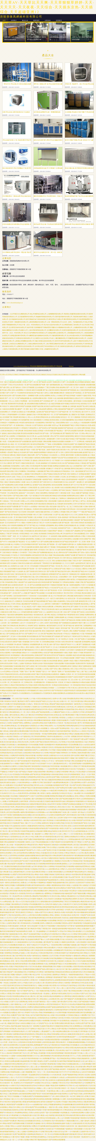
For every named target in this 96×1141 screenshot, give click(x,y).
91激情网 (61, 769)
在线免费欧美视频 (33, 404)
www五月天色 (22, 901)
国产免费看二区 (72, 547)
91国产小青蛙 (86, 466)
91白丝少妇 (62, 755)
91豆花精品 (15, 774)
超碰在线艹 (22, 493)
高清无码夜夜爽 (7, 931)
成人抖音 (44, 644)
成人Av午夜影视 (29, 882)
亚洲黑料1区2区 (76, 899)
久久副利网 (60, 847)
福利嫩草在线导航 (17, 769)
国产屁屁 (45, 412)
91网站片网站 (43, 726)
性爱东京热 (4, 498)
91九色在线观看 (41, 596)
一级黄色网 (56, 479)
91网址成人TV (73, 772)
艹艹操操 (48, 444)
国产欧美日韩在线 (11, 512)
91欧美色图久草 (70, 912)
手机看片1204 (58, 460)
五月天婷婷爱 (9, 523)
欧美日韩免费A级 (80, 826)
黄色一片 (69, 728)
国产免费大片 (82, 639)
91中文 (13, 539)
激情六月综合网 (15, 785)
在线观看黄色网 (35, 644)
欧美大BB (61, 463)
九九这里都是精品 (79, 831)
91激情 (74, 653)
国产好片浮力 (87, 471)
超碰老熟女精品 (5, 839)
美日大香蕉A (80, 836)
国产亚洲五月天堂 (50, 850)
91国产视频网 (62, 544)
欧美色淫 (47, 406)
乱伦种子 (50, 382)
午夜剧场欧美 (8, 758)
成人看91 (89, 720)
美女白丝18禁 (57, 612)
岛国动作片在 (26, 536)
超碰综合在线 (34, 831)
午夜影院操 (76, 823)
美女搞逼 (65, 891)
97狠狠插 (53, 585)
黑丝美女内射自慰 (36, 801)
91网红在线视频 (75, 761)
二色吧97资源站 (50, 450)
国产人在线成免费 (40, 409)
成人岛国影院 (12, 566)
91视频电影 (77, 417)
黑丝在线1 (21, 790)
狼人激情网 (20, 631)
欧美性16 (48, 487)
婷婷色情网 (55, 780)
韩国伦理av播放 (30, 896)
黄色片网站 (68, 734)
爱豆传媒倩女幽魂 (76, 452)
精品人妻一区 (12, 901)
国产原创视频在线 (56, 433)
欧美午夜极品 (65, 404)
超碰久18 (18, 926)
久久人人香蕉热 (68, 839)
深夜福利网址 (46, 485)
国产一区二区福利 (57, 401)
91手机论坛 (66, 634)
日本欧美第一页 (88, 596)
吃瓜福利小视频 (25, 455)
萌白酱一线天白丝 (27, 926)
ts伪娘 (18, 728)
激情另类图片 (70, 455)
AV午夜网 (18, 847)
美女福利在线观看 (10, 631)
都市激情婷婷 (72, 479)
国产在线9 (30, 452)
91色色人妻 (64, 479)
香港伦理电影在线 (42, 417)
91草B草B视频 (48, 431)
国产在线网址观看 (46, 542)
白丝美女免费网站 (45, 395)
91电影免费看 (52, 812)
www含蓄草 (73, 712)
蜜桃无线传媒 (11, 866)
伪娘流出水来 (56, 831)
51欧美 (4, 441)
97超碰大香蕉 (86, 395)
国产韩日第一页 (77, 877)
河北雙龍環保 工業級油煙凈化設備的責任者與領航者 (16, 196)
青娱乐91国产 (24, 701)
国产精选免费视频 (40, 601)
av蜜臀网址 (26, 723)
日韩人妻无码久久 (71, 882)
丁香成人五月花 (21, 477)
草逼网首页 (88, 420)
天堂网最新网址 (31, 777)
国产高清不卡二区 (49, 647)
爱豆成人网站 (9, 847)
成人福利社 (66, 874)
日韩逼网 (15, 417)
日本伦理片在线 (8, 574)
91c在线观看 (43, 728)
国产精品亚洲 (85, 520)
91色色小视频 (43, 874)
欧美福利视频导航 (64, 731)
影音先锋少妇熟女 (53, 715)
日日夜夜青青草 (29, 769)
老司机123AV (45, 809)
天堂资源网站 (8, 709)
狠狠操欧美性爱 (5, 514)
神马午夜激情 (55, 745)
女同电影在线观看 (68, 658)
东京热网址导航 (58, 823)
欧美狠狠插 (42, 533)
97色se (70, 877)
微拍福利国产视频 (64, 409)
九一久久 (87, 769)
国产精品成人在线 (8, 474)
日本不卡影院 (6, 815)
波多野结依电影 (55, 406)
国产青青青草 (83, 647)
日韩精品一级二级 (30, 834)
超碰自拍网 (33, 939)
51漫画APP (16, 547)
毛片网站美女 (85, 636)
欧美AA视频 (27, 826)
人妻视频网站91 (5, 769)
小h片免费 (36, 447)
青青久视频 (19, 531)
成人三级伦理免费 (83, 390)
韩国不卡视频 (69, 758)
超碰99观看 (43, 831)
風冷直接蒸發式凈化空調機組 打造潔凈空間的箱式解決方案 (16, 168)
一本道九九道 (76, 847)
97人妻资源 (54, 763)
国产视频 (50, 653)
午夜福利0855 (8, 701)
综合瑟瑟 (31, 901)
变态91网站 (26, 845)
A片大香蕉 (36, 823)
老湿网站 (79, 750)
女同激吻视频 (90, 458)
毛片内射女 (4, 577)
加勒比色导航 (84, 734)
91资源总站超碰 (61, 720)
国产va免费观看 (86, 477)
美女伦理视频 (79, 382)
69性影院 (22, 422)
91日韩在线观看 (21, 636)
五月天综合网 (35, 809)
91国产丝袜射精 (21, 761)
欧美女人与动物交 (57, 395)
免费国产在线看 (70, 555)
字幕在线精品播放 (58, 555)
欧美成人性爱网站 (46, 826)
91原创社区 (89, 525)
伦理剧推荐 (52, 574)
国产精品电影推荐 (43, 712)
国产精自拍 (12, 799)
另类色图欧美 (70, 698)
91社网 (46, 523)
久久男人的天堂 (16, 853)
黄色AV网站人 (20, 647)
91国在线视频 (69, 858)
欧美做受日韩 (37, 433)
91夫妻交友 (80, 891)
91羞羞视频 (40, 471)
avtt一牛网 (3, 818)
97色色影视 (29, 888)
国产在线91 (46, 490)
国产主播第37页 (75, 606)
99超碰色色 (78, 866)
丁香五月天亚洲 (45, 609)
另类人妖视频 (56, 561)
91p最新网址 (49, 839)
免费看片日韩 (4, 650)
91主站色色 (75, 864)
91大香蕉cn (32, 712)
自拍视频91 (68, 441)
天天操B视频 (61, 850)
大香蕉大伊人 (80, 888)
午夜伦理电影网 (35, 474)
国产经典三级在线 (65, 490)
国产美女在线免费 (32, 590)
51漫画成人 (5, 501)
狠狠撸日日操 (62, 877)
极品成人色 (52, 552)
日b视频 (52, 498)
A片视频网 (25, 528)
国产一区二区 (70, 387)
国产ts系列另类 (68, 815)
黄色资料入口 (23, 625)
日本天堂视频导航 (23, 420)
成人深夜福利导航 (16, 872)
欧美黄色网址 (24, 782)
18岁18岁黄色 (52, 877)
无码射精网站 (15, 466)
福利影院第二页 (79, 858)
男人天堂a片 (45, 899)
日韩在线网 (30, 512)
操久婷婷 (92, 485)
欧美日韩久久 (83, 864)
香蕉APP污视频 (71, 512)
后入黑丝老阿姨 (31, 918)
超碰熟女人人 (66, 864)
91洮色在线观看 (37, 891)
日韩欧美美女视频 (23, 563)
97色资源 (85, 861)
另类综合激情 (81, 934)
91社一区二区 (68, 701)
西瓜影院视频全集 (33, 636)
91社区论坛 (10, 520)
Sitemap (71, 366)
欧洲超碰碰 (9, 899)
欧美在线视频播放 (85, 598)
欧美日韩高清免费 (44, 582)
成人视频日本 (73, 414)
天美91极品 (52, 904)
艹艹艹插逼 (81, 512)
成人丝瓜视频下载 (6, 417)
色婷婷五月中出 (78, 726)
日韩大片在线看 (53, 477)
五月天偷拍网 (40, 864)
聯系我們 (36, 20)
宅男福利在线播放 (68, 582)
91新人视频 (47, 780)
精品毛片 (42, 561)
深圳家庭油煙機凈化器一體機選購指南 (47, 112)
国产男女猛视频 (39, 593)
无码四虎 (83, 458)
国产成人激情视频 (64, 468)
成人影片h (9, 479)
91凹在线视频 (32, 904)
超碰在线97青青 (90, 850)
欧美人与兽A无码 (75, 939)
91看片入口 (86, 623)
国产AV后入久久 (5, 774)
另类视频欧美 (76, 566)
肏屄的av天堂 (20, 799)
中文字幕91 (81, 712)
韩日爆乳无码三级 (26, 444)
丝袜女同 (60, 539)
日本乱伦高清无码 (6, 642)
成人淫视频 (6, 904)
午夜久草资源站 (21, 923)
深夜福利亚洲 (66, 609)
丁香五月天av (9, 628)
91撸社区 (30, 715)
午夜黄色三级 (75, 753)
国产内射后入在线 (83, 612)
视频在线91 (48, 901)
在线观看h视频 (90, 385)
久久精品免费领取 (59, 820)
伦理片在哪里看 (24, 550)
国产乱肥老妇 (39, 579)
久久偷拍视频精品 (21, 745)
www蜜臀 (33, 782)
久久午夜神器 (49, 931)
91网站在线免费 (88, 701)
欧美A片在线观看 (33, 923)
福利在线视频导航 (42, 639)
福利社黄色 (12, 923)
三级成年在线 (50, 736)
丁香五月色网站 (50, 387)
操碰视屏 (61, 428)
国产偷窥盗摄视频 (23, 398)
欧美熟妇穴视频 (66, 561)
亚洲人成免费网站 (18, 390)
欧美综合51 (7, 861)
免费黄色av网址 (89, 588)
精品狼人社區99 (66, 707)
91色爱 (81, 588)
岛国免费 (61, 528)
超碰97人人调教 (42, 834)
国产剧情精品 (71, 390)
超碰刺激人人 (44, 818)
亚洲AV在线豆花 (27, 617)
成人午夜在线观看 (67, 385)
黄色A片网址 (64, 853)
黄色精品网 (90, 766)
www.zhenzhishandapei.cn (15, 303)
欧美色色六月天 (86, 404)
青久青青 (84, 606)
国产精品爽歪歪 (50, 880)
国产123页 (7, 915)
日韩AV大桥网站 (48, 866)
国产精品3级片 (39, 393)
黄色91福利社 (30, 647)
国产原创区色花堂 (89, 409)
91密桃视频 (10, 780)
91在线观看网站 (86, 763)
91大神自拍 (27, 390)
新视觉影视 (50, 504)
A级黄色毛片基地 (47, 823)
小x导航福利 (12, 620)
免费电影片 (24, 487)
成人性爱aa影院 (90, 425)
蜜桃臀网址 (12, 788)
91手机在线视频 (39, 842)
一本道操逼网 (17, 845)
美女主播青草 (7, 463)
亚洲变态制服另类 (14, 891)
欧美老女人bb (9, 458)
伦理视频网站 (49, 525)
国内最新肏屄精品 (34, 709)
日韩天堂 (41, 869)
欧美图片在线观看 (79, 385)
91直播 (23, 482)
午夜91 (84, 939)
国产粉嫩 (31, 593)
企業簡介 (14, 20)
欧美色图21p (28, 866)
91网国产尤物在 (80, 658)
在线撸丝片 (49, 468)
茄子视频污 (82, 414)
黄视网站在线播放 (28, 490)
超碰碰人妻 (29, 799)
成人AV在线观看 (7, 644)
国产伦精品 (89, 910)
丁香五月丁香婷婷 (48, 628)
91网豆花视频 (28, 458)
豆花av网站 (34, 874)
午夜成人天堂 (39, 853)
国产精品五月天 (90, 512)
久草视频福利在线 (58, 893)
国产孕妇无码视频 (45, 636)
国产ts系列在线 (20, 918)
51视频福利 (21, 796)
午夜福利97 (58, 842)
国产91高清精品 (45, 401)
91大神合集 (87, 468)
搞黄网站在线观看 (68, 536)
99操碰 (4, 828)
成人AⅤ (40, 858)
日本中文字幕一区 (36, 642)
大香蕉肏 (62, 717)
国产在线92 (88, 915)
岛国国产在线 (37, 612)
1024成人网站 (8, 734)
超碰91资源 (57, 506)
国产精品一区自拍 (54, 566)
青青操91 (63, 650)
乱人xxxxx (41, 604)
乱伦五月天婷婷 (24, 588)
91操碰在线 (68, 393)
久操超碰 (76, 734)
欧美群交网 (17, 709)
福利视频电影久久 (58, 563)
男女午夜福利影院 (69, 615)
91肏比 (65, 612)
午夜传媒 (25, 709)
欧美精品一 (61, 910)
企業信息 (48, 20)
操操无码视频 (21, 569)
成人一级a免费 (75, 793)
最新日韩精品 (66, 447)
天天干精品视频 (49, 926)
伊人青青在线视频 (88, 899)
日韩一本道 (79, 915)
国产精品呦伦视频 (66, 799)
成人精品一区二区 (14, 444)
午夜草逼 (67, 761)
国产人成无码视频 (77, 409)
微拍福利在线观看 (15, 382)
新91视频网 (79, 444)
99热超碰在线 (62, 809)
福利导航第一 (25, 801)
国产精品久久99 (63, 712)
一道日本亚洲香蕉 (33, 401)
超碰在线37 (78, 839)
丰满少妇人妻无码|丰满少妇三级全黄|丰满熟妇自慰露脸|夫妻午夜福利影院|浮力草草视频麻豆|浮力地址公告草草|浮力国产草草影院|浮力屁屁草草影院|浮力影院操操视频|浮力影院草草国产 (48, 690)
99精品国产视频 (54, 753)
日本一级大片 (4, 382)
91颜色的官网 (33, 804)
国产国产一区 (10, 425)
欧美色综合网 (6, 395)
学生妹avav (87, 514)
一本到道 (43, 734)
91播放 (22, 655)
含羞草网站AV (78, 782)
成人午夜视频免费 (61, 647)
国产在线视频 (20, 539)
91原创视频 (32, 620)
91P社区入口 (6, 855)
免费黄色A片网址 (52, 409)
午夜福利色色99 (86, 747)
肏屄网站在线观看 (43, 796)
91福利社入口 (28, 842)
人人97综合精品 (52, 528)
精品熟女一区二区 (24, 809)
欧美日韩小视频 (42, 620)
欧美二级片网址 (45, 615)
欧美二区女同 (87, 617)
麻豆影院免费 (51, 625)
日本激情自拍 (44, 766)
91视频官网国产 (52, 531)
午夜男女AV (26, 734)
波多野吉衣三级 (37, 536)
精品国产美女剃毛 (83, 406)
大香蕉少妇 (68, 847)
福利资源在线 (29, 422)
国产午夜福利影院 (52, 828)
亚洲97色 (13, 728)
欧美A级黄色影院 (35, 563)
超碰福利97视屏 (76, 623)
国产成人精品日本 (62, 574)
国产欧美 (63, 474)
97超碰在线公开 (27, 736)
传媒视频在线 (17, 907)
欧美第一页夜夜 (47, 398)
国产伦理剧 (50, 571)
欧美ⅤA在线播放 (55, 899)
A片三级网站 (54, 512)
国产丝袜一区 (76, 433)
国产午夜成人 (57, 447)
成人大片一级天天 (49, 598)
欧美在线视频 (61, 496)
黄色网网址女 (31, 477)
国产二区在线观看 (68, 382)
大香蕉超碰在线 (59, 747)
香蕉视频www (43, 812)
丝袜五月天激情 (12, 823)
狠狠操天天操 (11, 818)
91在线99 (32, 820)
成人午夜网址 (15, 544)
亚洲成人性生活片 (64, 774)
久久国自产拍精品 (47, 474)
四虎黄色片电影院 (58, 858)
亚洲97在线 (63, 818)
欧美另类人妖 (40, 820)
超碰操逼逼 (12, 804)
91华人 (68, 450)
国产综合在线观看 (33, 385)
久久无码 (41, 634)
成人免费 (11, 528)
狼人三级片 (4, 661)
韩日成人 (74, 590)
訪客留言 (59, 20)
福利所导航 (78, 625)
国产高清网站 (61, 728)
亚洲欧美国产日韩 (15, 658)
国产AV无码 (60, 452)
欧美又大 (77, 458)
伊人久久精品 (16, 942)
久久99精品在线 (86, 704)
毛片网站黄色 (90, 658)
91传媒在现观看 (60, 750)
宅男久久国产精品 (29, 579)
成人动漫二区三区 (23, 566)
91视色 (5, 482)
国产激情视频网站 (62, 414)
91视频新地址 (75, 634)
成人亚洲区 (41, 487)
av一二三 (46, 769)
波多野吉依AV (19, 896)
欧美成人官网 (58, 869)
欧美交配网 (90, 818)
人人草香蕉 (61, 455)
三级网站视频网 (59, 617)
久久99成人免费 (32, 836)
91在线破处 (33, 869)
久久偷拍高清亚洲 (33, 520)
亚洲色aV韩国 (40, 747)
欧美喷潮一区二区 (54, 639)
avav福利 (41, 750)
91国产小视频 (36, 606)
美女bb (23, 742)
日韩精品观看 (36, 479)
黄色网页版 (40, 918)
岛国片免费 (47, 723)
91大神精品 (46, 420)
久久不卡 (49, 761)
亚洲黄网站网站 (57, 901)
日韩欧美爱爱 (32, 487)
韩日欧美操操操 (84, 780)
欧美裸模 (11, 409)
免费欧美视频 (81, 544)
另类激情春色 (45, 774)
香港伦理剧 (10, 471)
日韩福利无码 (10, 617)
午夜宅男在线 (70, 509)
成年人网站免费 (72, 571)
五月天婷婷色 (52, 934)
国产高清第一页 (32, 569)
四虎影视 (28, 463)
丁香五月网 (91, 496)
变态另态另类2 (68, 593)
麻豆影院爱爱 (51, 509)
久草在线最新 (34, 566)
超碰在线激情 (48, 758)
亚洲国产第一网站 (89, 539)
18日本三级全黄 (19, 628)
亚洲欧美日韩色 (39, 872)
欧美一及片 (7, 623)
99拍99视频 (80, 912)
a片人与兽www (38, 850)
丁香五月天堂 (12, 385)
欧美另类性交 (51, 742)
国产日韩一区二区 (77, 450)
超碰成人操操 (6, 433)
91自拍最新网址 (39, 422)
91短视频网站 (27, 609)
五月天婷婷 (70, 650)
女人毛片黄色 (60, 742)
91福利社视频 (39, 512)
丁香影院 (44, 928)
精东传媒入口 (23, 417)
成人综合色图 (85, 834)
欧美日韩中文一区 (48, 460)
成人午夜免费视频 (29, 412)
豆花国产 (34, 750)
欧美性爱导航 (81, 874)
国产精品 (44, 845)
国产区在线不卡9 (32, 763)
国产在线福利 (55, 636)
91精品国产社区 (22, 582)
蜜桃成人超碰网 (63, 661)
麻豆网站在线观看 (67, 520)
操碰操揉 (89, 655)
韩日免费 (68, 788)
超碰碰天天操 (31, 414)
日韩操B (51, 874)
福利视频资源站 (55, 385)
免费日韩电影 (85, 428)
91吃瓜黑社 (72, 891)
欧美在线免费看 (57, 485)
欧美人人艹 (90, 920)
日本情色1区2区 (57, 826)
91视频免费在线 (22, 639)
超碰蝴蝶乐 (49, 861)
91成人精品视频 (58, 398)
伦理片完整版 (17, 490)
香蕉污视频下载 (81, 755)
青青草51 (25, 596)
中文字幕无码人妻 (78, 412)
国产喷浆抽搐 (18, 579)
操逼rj (49, 831)
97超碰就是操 (12, 934)
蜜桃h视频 (24, 731)
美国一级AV (30, 409)
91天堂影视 (29, 623)
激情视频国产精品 (68, 425)
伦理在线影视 (87, 558)
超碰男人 (17, 801)
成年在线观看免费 (28, 658)
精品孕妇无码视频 (26, 514)
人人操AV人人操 (78, 728)
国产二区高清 (13, 593)
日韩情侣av (65, 923)
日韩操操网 (20, 842)
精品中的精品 (70, 439)
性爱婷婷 (36, 509)
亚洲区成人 (37, 617)
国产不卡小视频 (19, 523)
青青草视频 (18, 750)
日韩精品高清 (51, 533)
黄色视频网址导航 (41, 501)
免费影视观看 (45, 458)
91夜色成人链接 (7, 731)
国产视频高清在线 (15, 468)
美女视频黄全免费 (55, 523)
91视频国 (56, 861)
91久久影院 (77, 428)
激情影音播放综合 (22, 804)
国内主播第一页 (83, 517)
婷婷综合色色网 (5, 853)
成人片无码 (11, 604)
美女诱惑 (81, 772)
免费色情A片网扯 (80, 536)
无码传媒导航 (91, 555)
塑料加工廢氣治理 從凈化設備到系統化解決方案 (48, 84)
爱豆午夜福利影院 (33, 761)
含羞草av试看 (44, 923)
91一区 (21, 606)
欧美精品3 (25, 847)
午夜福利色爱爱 (33, 828)
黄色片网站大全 (81, 698)
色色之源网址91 (79, 907)
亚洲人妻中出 (71, 755)
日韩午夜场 (66, 558)
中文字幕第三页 (27, 460)
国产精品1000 (82, 571)
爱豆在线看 (43, 509)
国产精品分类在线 (89, 444)
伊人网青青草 (34, 482)
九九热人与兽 (61, 904)
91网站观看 (36, 720)
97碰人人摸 (17, 920)
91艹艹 (74, 441)
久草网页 (3, 536)
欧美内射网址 (68, 504)
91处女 (28, 482)
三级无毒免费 (17, 596)
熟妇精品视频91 (26, 891)
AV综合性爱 (70, 742)
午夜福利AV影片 (80, 869)
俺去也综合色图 (25, 815)
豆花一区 (67, 790)
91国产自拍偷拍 (16, 395)
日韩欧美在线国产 (69, 444)
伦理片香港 (28, 631)
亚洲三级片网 (27, 928)
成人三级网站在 (61, 498)
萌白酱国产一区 (20, 409)
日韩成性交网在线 (85, 896)
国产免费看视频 (42, 552)
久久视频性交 (34, 707)
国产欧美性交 (35, 774)
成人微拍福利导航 (88, 777)
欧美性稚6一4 (72, 942)
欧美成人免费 (19, 882)
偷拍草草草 (46, 585)
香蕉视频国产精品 (9, 571)
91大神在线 (35, 818)
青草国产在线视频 (25, 406)
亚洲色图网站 (86, 642)
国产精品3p (46, 588)
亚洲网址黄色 (9, 726)
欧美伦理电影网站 (39, 444)
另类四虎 (84, 417)
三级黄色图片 (55, 604)
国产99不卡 (4, 542)
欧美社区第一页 (73, 598)
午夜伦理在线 (33, 731)
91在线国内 (50, 807)
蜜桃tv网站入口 (79, 528)
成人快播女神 (17, 899)
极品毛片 (48, 853)
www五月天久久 (9, 918)
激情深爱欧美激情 (40, 531)
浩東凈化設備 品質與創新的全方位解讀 (16, 112)
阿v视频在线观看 (53, 939)
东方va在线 (89, 758)
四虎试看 (46, 436)
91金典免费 (78, 563)
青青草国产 (35, 544)
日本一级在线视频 (77, 471)
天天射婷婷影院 (90, 815)
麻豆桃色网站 (29, 655)
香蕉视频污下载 (73, 715)
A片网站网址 (58, 606)
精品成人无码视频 (57, 615)
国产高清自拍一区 (54, 590)
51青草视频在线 (86, 723)
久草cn (11, 826)
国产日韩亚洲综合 (17, 609)
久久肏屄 (8, 723)
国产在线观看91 (18, 864)
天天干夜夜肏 (81, 766)
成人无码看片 (81, 525)
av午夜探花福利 (33, 561)
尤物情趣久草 (81, 818)
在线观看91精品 (71, 655)
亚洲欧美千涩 (74, 780)
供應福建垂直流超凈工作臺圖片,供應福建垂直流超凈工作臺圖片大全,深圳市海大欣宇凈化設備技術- (48, 168)
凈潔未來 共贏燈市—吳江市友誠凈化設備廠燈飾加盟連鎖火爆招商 (79, 84)
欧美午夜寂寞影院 (40, 504)
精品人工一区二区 (22, 712)
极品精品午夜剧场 (23, 869)
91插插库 (79, 395)
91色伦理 (74, 874)
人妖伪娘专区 (89, 836)
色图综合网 (17, 731)
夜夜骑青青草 (12, 404)
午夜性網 (76, 855)
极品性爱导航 (4, 460)
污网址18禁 (39, 647)
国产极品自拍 (70, 620)
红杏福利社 (15, 861)
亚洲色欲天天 (90, 414)
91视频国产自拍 (55, 458)
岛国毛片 (27, 780)
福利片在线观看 (37, 390)
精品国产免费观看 (12, 506)
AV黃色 (42, 761)
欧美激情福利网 (73, 647)
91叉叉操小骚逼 (86, 609)
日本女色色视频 (36, 942)
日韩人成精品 (82, 885)
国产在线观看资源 (25, 441)
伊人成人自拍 (8, 845)
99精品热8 (70, 928)
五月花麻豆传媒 (48, 801)
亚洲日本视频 (18, 485)
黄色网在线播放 (11, 639)
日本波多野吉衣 (68, 533)
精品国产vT (46, 937)
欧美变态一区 (21, 385)
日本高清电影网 (35, 466)
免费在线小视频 (14, 455)
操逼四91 (32, 807)
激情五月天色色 (80, 436)
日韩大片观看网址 (20, 471)
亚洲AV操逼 (66, 885)
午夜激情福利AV (80, 801)
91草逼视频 (91, 647)
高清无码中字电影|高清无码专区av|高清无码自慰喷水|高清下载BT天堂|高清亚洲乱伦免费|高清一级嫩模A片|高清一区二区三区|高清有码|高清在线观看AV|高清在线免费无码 (48, 674)
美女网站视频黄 (88, 628)
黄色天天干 (90, 807)
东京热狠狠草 (27, 479)
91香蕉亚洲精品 (24, 533)
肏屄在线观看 (66, 796)
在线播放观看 (4, 550)
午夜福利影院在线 (50, 836)
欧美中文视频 (19, 780)
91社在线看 (48, 593)
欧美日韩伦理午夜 (68, 642)
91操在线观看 (25, 598)
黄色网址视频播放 (17, 525)
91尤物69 (86, 506)
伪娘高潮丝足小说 (81, 742)
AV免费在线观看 (89, 796)
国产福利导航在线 (88, 839)
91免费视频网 (19, 885)
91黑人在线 (62, 698)
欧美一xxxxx (70, 422)
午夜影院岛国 (80, 809)
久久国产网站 (4, 877)
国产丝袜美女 (43, 428)
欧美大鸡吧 (8, 612)
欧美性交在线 (23, 807)
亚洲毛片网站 (81, 785)
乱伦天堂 (28, 628)
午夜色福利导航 (60, 866)
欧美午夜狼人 (75, 790)
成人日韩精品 (69, 617)
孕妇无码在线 (57, 634)
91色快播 (67, 460)
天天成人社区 (64, 939)
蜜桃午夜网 (33, 550)
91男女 (51, 436)
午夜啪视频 (88, 634)
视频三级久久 (11, 761)
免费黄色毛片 (43, 404)
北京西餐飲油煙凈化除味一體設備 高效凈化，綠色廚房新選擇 (16, 252)
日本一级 (72, 577)
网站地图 (82, 374)
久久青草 (32, 847)
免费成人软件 (6, 525)
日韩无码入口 (81, 920)
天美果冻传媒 (47, 514)
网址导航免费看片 (42, 896)
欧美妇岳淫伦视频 (18, 834)
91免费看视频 (64, 604)
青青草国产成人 (50, 422)
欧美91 (88, 918)
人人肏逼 (68, 717)
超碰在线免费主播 (86, 855)
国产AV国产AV (11, 393)
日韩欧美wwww (74, 853)
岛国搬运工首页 (40, 539)
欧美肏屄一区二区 (23, 585)
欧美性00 (86, 901)
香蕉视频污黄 (34, 793)
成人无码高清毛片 (51, 517)
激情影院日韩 (83, 601)
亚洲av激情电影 (63, 517)
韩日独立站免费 (35, 915)
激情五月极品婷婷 (61, 390)
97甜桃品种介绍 (74, 574)
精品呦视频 (91, 639)
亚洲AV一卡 (46, 536)
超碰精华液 (60, 882)
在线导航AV (52, 788)
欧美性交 (50, 777)
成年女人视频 (48, 393)
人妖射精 (39, 412)
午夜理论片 (64, 639)
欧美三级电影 (80, 615)
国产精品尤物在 (18, 496)
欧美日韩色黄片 (14, 428)
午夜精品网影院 (7, 490)
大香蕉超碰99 (69, 801)
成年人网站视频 (68, 596)
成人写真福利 (58, 504)
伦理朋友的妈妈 (51, 539)
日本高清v (57, 642)
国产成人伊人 (25, 739)
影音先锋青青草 (88, 717)
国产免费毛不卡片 (31, 634)
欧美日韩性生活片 (40, 571)
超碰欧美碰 (77, 937)
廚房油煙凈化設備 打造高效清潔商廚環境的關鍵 (48, 224)
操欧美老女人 (42, 528)
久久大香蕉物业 (12, 790)
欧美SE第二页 (90, 574)
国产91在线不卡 (31, 796)
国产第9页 (83, 550)
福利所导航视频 (66, 550)
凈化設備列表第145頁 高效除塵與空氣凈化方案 (16, 140)
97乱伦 (26, 939)
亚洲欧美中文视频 (40, 661)
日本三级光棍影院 (36, 420)
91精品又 (58, 628)
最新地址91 (54, 755)
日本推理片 (23, 552)
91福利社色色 (34, 701)
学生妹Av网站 (6, 390)
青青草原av (25, 793)
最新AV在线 (26, 704)
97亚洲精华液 (21, 393)
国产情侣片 (68, 644)
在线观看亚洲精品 (70, 487)
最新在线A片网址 (18, 504)
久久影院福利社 (13, 836)
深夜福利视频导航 (48, 907)
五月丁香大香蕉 (87, 804)
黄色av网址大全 (86, 433)
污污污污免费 (69, 563)
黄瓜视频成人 (28, 509)
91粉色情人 (46, 755)
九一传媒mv (36, 912)
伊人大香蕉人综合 (62, 880)
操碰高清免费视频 (40, 452)
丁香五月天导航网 (70, 901)
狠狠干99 (61, 812)
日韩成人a (56, 650)
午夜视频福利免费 (15, 650)
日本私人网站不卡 (8, 747)
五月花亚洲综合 (88, 490)
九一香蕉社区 (35, 704)
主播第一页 (83, 496)
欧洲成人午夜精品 (80, 463)
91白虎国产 (13, 874)
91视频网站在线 (13, 422)
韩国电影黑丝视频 (56, 796)
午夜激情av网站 (29, 747)
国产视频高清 (67, 433)
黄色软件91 (68, 501)
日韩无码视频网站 (26, 555)
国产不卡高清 (23, 506)
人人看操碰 (26, 474)
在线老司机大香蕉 (31, 790)
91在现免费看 (51, 920)
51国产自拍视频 (26, 728)
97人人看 (75, 644)
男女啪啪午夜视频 (46, 466)
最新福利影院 (49, 579)
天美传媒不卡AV (44, 763)
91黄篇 (52, 720)
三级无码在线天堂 (20, 574)
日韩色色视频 (56, 872)
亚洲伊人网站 (47, 891)
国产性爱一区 (66, 785)
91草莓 (87, 631)
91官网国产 (64, 804)
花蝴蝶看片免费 (33, 395)
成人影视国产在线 (36, 485)
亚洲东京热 (91, 417)
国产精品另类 (10, 647)
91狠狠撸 (64, 406)
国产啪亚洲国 (88, 582)
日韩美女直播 (77, 506)
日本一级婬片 (80, 387)
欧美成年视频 (81, 655)
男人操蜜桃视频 (5, 466)
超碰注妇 (3, 780)
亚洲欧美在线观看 (81, 455)
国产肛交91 (44, 912)
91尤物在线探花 (60, 926)
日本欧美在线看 (28, 601)
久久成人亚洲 (31, 574)
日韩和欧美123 (65, 753)
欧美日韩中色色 (16, 839)
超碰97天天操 (38, 926)
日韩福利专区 (78, 617)
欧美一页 (59, 658)
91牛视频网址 (40, 882)
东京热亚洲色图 (52, 661)
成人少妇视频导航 (76, 466)
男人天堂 (64, 566)
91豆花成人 (78, 569)
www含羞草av (11, 928)
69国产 (74, 785)
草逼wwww (16, 612)
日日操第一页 (18, 458)
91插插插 (83, 574)
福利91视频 (20, 818)
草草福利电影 (19, 747)
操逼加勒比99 (28, 753)
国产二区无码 (10, 636)
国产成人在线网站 (9, 436)
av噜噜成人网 (64, 896)
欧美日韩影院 (35, 734)
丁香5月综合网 (15, 501)
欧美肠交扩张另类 (39, 496)
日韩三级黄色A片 (72, 474)
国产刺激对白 (60, 655)
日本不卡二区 (88, 412)
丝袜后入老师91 (52, 698)
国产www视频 (22, 593)
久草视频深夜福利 (82, 579)
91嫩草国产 (58, 631)
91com (72, 569)
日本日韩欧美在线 (12, 625)
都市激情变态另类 (38, 555)
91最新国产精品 (47, 479)
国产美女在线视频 (67, 458)
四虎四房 (19, 617)
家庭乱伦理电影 (38, 431)
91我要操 (68, 531)
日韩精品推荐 (43, 566)
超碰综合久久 (73, 896)
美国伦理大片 (57, 382)
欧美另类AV (17, 734)
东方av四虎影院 (20, 893)
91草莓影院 (24, 428)
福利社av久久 (45, 815)
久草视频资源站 (21, 436)
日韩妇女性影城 (29, 755)
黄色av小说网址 (20, 937)
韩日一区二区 (51, 414)
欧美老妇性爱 (58, 739)
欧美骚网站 (36, 609)
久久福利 (58, 550)
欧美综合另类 (9, 750)
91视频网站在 (38, 893)
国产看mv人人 (42, 939)
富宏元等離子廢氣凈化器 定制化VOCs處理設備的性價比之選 (79, 140)
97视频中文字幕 (12, 828)
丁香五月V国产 (77, 561)
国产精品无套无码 (61, 571)
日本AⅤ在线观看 (85, 793)
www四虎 (18, 793)
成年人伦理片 (44, 623)
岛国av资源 (49, 506)
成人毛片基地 (19, 726)
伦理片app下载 (56, 425)
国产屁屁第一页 (52, 544)
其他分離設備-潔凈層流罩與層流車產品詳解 (79, 168)
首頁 (4, 20)
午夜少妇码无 (27, 720)
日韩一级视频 (71, 736)
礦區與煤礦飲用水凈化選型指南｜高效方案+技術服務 (48, 196)
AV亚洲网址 (54, 490)
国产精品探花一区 (22, 542)
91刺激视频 (25, 642)
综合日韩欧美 (79, 420)
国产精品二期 (22, 823)
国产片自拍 (38, 490)
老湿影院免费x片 (57, 918)
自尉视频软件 (57, 785)
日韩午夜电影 (37, 866)
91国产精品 (21, 772)
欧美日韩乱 (42, 544)
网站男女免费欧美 (28, 853)
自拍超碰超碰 (6, 942)
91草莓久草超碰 (79, 425)
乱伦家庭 (20, 412)
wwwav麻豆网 (49, 869)
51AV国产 (84, 842)
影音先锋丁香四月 (14, 912)
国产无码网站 (7, 596)
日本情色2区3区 (64, 793)
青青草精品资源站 (68, 907)
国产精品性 (42, 382)
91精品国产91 (82, 479)
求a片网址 (31, 468)
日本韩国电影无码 (40, 715)
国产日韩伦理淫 (19, 661)
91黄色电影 (63, 493)
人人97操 (32, 698)
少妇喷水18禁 (7, 547)
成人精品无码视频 (54, 404)
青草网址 (14, 855)
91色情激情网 (85, 422)
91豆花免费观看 (73, 745)
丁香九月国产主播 (76, 628)
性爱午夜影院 (19, 755)
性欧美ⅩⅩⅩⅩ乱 (75, 404)
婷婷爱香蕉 (49, 864)
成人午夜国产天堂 (11, 772)
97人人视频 (9, 907)
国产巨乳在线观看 (71, 431)
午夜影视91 (54, 809)
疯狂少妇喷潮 (12, 585)
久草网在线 (80, 441)
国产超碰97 (76, 747)
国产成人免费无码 (22, 498)
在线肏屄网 (41, 772)
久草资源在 (41, 550)
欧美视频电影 (15, 655)
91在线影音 (76, 834)
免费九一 (52, 726)
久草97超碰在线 (67, 937)
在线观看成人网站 (47, 915)
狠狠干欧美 (87, 509)
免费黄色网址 (89, 615)
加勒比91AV (26, 653)
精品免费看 (18, 474)
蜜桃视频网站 (6, 539)
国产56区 (12, 937)
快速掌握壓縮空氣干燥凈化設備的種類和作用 (79, 196)
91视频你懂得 (4, 487)
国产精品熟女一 (59, 431)
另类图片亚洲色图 (45, 745)
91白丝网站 (43, 707)
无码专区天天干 (67, 831)
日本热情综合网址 (85, 715)
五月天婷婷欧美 (52, 463)
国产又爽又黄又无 (46, 482)
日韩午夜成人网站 (47, 704)
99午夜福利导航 (68, 709)
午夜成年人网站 (67, 631)
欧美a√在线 (60, 912)
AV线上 (17, 739)
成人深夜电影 (72, 406)
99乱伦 (13, 915)
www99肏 (49, 790)
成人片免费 (76, 550)
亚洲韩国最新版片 (88, 799)
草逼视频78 (11, 498)
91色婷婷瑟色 (18, 479)
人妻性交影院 (12, 715)
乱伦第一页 (11, 517)
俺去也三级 (52, 912)
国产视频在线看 (80, 893)
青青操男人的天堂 (72, 845)
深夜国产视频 (16, 642)
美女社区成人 (54, 577)
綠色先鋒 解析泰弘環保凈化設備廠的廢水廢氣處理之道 (48, 140)
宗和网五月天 (45, 498)
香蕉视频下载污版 (62, 585)
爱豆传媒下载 (65, 628)
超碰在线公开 (9, 601)
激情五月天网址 (26, 912)
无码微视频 (38, 769)
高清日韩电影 (54, 623)
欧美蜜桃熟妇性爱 (42, 910)
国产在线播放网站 (8, 485)
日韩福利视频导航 (38, 839)
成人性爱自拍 (9, 926)
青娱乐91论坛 (32, 717)
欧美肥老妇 (4, 590)
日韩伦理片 (75, 588)
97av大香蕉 (3, 804)
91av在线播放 (32, 506)
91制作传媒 (41, 506)
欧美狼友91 (38, 753)
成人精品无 (28, 606)
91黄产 (78, 723)
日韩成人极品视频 (22, 604)
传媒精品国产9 (69, 893)
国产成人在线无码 (54, 620)
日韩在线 (28, 425)
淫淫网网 (27, 485)
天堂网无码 (58, 874)
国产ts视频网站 (76, 531)
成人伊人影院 (76, 707)
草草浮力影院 (55, 804)
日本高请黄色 (15, 858)
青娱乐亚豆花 (71, 723)
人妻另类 (45, 942)
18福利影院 (88, 441)
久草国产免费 (26, 839)
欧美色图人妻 (21, 404)
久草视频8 (62, 512)
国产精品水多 (70, 625)
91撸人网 (7, 717)
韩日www (26, 915)
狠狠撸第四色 (51, 658)
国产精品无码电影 (69, 395)
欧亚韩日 (28, 818)
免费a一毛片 (28, 496)
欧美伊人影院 (10, 477)
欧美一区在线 (36, 463)
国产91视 (42, 861)
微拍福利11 (67, 777)
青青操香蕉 (68, 747)
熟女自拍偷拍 (10, 531)
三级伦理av (74, 731)
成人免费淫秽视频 (57, 709)
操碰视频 (44, 463)
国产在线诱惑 (32, 604)
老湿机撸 (20, 928)
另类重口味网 (40, 847)
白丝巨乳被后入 (18, 753)
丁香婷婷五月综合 (77, 490)
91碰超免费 (77, 642)
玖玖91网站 (61, 934)
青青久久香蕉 (72, 766)
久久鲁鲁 (45, 753)
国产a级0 (3, 387)
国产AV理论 (59, 931)
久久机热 (26, 439)
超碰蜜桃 (42, 931)
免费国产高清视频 (79, 631)
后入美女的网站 (88, 709)
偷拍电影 (64, 745)
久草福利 (13, 412)
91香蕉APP (25, 382)
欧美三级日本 (86, 563)
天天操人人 (4, 923)
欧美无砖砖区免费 (54, 707)
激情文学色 (66, 606)
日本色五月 (68, 823)
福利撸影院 (74, 460)
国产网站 (47, 471)
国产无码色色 (13, 533)
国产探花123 (85, 823)
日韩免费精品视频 (48, 642)
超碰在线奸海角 (58, 758)
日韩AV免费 (47, 858)
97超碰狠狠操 (78, 926)
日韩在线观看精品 (79, 533)
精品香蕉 (25, 468)
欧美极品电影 (89, 436)
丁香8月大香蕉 (51, 847)
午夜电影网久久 (33, 428)
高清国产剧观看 (27, 517)
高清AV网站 (52, 855)
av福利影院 (54, 793)
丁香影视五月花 (47, 563)
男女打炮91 (55, 799)
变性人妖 (9, 387)
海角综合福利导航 (42, 855)
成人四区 (18, 742)
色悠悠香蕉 (44, 877)
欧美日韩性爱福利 (22, 561)
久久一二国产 (86, 847)
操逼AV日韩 (49, 842)
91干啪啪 (80, 653)
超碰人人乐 (84, 790)
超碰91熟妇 (4, 809)
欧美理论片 (73, 880)
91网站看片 (6, 872)
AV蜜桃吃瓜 (18, 601)
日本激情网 (69, 866)
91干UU (30, 823)
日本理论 (9, 606)
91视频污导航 (79, 582)
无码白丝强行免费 (72, 601)
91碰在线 (5, 409)
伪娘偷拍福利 (88, 726)
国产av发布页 (88, 782)
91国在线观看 (52, 501)
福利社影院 (88, 912)
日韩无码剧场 (54, 766)
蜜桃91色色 (18, 528)
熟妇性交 (10, 753)
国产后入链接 (53, 942)
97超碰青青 (23, 910)
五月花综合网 (64, 861)
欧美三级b (51, 845)
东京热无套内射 (9, 742)
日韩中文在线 (60, 439)
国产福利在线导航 (27, 785)
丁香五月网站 (32, 552)
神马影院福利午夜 (21, 880)
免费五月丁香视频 (49, 547)
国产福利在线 (68, 428)
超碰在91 (27, 726)
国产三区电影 (72, 612)
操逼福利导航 (34, 934)
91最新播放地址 (55, 885)
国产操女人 (76, 501)
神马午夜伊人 (77, 799)
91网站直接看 (43, 731)
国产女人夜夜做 (53, 569)
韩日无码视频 (85, 707)
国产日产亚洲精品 (42, 455)
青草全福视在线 (55, 471)
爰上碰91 (50, 644)
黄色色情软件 (68, 855)
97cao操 (23, 858)
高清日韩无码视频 (34, 498)
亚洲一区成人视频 (73, 493)
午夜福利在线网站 (14, 482)
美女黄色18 (22, 558)
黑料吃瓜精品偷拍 (77, 468)
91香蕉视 (87, 398)
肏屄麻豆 (42, 828)
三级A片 (7, 609)
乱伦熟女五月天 (78, 398)
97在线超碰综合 (87, 923)
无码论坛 (26, 899)
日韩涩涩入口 (60, 920)
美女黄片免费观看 (47, 617)
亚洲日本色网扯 (58, 790)
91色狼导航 (54, 717)
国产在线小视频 (64, 569)
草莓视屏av (32, 910)
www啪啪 (15, 763)
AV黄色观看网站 (56, 444)
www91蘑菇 (54, 712)
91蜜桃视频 (15, 815)
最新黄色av (42, 625)
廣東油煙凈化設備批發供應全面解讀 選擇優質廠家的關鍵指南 (79, 224)
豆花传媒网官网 (67, 842)
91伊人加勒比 (34, 533)
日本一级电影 (90, 533)
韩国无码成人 (41, 777)
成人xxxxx (67, 588)
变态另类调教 (46, 799)
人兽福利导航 (76, 609)
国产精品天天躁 (30, 788)
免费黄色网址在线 (73, 496)
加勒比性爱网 (14, 406)
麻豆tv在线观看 (40, 468)
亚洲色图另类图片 (6, 820)
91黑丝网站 (49, 772)
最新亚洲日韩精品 (51, 496)
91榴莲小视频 (18, 450)
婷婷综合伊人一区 (65, 763)
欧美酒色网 (66, 704)
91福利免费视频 (16, 653)
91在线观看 (34, 653)
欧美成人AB (57, 891)
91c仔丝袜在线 (90, 772)
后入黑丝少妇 (59, 807)
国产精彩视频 (52, 428)
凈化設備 (33, 366)
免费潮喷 (3, 452)
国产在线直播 (85, 566)
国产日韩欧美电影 (17, 439)
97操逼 (6, 826)
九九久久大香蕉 (71, 934)
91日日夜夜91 (21, 414)
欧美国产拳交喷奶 (15, 460)
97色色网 (25, 698)
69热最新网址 (61, 601)
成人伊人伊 (23, 836)
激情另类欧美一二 (14, 577)
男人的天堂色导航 (10, 812)
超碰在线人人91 (61, 736)
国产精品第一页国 (68, 523)
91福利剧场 (36, 458)
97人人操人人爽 (60, 834)
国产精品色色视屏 (46, 447)
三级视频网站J (87, 625)
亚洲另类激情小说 (47, 739)
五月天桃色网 (24, 707)
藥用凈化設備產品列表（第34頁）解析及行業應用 (48, 252)
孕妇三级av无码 (33, 577)
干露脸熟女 (25, 644)
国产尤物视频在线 (65, 623)
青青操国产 (90, 712)
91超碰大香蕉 (76, 788)
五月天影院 (23, 904)
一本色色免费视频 (40, 920)
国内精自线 (30, 393)
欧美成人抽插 (68, 918)
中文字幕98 (70, 926)
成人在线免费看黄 (11, 569)
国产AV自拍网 (13, 809)
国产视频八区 (57, 777)
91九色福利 (19, 571)
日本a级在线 (17, 644)
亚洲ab (67, 466)
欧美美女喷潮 (7, 663)
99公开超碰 (41, 790)
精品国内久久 (25, 942)
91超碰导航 (60, 734)
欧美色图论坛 (9, 450)
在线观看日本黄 (77, 539)
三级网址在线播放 (69, 836)
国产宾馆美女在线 (79, 720)
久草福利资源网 (57, 482)
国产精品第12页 (56, 558)
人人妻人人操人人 (10, 888)
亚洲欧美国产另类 (40, 655)
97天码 (10, 720)
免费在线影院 (78, 596)
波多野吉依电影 (27, 447)
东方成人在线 (67, 482)
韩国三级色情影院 (33, 766)
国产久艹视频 (79, 850)
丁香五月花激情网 (26, 547)
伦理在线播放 (67, 401)
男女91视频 (48, 555)
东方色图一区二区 (32, 931)
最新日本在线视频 (46, 650)
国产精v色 (84, 761)
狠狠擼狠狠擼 (58, 653)
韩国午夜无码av (76, 777)
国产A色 (52, 782)
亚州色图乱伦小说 (75, 477)
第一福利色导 (75, 704)
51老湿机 (39, 755)
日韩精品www (17, 736)
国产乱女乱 (60, 588)
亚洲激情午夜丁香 (37, 780)
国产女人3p (70, 828)
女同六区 (60, 836)
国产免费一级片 (44, 385)
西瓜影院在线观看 (27, 433)
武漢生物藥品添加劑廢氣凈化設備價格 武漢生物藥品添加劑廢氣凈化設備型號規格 (16, 224)
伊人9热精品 (88, 872)
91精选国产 (77, 520)
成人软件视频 (61, 509)
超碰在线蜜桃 (30, 855)
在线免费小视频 (56, 536)
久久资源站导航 (21, 766)
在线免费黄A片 (5, 412)
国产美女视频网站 (87, 531)
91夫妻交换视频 (10, 939)
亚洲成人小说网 (9, 755)
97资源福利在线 (29, 864)
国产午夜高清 (13, 558)
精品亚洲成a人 (85, 604)
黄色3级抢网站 (61, 387)
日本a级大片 (55, 853)
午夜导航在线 (73, 517)
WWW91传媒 (71, 818)
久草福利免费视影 (84, 661)
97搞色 (74, 739)
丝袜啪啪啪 (71, 809)
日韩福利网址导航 (11, 582)
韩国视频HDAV (32, 812)
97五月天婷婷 (21, 512)
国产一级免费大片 (78, 482)
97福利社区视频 (9, 885)
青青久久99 (55, 723)
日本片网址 (67, 931)
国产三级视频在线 (84, 644)
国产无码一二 (68, 528)
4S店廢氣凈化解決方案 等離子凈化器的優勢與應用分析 (79, 112)
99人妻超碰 (89, 888)
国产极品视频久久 (27, 920)
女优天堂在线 (35, 815)
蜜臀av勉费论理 (21, 812)
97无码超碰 (79, 769)
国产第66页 (88, 528)
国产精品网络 (48, 634)
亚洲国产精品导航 (38, 406)
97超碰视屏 (26, 750)
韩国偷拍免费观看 (79, 918)
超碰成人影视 (37, 460)
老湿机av (19, 915)
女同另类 (87, 820)
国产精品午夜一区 (65, 412)
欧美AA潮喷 (46, 885)
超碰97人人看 (14, 877)
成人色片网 (63, 715)
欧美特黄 (35, 861)
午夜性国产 (79, 820)
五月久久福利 (39, 901)
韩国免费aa (38, 937)
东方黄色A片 (70, 750)
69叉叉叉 (37, 650)
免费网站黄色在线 (20, 520)
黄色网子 (60, 855)
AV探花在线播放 (40, 698)
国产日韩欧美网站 (71, 552)
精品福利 (80, 590)
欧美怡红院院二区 (56, 420)
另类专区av (37, 785)
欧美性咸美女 (6, 782)
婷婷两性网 (53, 769)
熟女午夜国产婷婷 (69, 888)
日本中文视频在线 (42, 574)
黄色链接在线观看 (42, 788)
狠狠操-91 (61, 531)
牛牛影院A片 (15, 555)
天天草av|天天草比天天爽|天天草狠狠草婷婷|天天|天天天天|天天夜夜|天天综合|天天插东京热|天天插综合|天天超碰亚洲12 (39, 374)
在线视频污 (21, 855)
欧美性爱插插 (4, 428)
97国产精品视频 (80, 439)
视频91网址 (4, 842)
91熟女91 (51, 834)
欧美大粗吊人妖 (56, 609)
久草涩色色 (49, 820)
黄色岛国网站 (60, 422)
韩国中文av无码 (43, 904)
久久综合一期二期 (71, 807)
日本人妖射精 (78, 514)
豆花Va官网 (20, 788)
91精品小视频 (73, 661)
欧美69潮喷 (47, 425)
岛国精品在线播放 (40, 658)
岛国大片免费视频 (21, 401)
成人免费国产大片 (34, 542)
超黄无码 (48, 604)
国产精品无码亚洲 (68, 542)
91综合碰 (53, 588)
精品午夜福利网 (75, 604)
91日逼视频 (89, 585)
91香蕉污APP (43, 590)
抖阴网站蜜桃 (51, 734)
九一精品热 (24, 820)
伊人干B (69, 720)
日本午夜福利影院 (16, 704)
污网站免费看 (46, 441)
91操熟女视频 (46, 888)
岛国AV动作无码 (16, 447)
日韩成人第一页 (5, 439)
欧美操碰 (37, 615)
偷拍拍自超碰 (18, 850)
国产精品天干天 (53, 412)
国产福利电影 (84, 493)
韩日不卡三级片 (72, 904)
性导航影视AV (66, 471)
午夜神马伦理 (76, 636)
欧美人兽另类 (58, 839)
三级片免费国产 (79, 758)
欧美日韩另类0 (61, 450)
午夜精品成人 (91, 801)
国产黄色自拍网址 (78, 872)
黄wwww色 (32, 417)
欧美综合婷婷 (64, 780)
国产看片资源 (40, 450)
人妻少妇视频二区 (39, 517)
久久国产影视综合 (38, 425)
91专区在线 (79, 509)
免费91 (33, 455)
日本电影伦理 (4, 558)
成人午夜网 (33, 439)
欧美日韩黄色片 (58, 593)
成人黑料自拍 (60, 552)
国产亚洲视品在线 (12, 634)
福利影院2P (35, 826)
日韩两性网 (68, 726)
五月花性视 (87, 877)
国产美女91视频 (58, 644)
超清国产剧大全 (88, 452)
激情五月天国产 (83, 460)
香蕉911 (24, 395)
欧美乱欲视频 (91, 501)
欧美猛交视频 (15, 433)
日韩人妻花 (35, 877)
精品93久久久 (69, 514)
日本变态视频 (82, 904)
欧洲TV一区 (68, 739)
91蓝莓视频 (38, 799)
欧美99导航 (36, 928)
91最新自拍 (60, 501)
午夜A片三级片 (38, 514)
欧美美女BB (9, 850)
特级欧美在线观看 (58, 441)
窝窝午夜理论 (70, 579)
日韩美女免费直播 (47, 606)
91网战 (88, 893)
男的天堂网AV (8, 496)
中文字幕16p (53, 910)
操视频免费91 (51, 439)
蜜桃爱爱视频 (68, 398)
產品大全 (25, 20)
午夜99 (83, 585)
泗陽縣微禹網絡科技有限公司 (21, 16)
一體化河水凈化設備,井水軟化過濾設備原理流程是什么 (16, 84)
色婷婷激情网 (61, 928)
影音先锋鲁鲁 (22, 828)
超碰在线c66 (18, 826)
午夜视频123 (15, 552)
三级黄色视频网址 (75, 585)
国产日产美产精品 (30, 525)
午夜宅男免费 (18, 431)
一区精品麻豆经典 (13, 441)
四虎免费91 (81, 431)
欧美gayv (77, 422)
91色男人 (90, 904)
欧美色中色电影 (28, 907)
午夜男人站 (69, 910)
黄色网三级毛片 (33, 625)
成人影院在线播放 (54, 417)
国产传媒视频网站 (81, 577)
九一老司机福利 (57, 761)
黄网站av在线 (42, 653)
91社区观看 (31, 880)
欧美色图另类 (84, 753)
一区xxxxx (11, 401)
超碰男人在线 (86, 750)
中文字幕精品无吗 (76, 861)
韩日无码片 (49, 747)
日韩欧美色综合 (44, 577)
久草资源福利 (40, 880)
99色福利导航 (24, 831)
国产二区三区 (33, 382)
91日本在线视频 (32, 745)
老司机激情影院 (35, 739)
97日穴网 (89, 504)
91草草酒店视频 (41, 414)
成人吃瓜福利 (21, 452)
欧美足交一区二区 (67, 417)
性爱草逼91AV (72, 544)
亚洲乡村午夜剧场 (82, 736)
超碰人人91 (15, 782)
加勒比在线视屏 (20, 590)
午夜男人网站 (14, 807)
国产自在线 (33, 528)
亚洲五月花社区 (69, 769)
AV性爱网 (10, 801)
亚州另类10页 (45, 709)
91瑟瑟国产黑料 (17, 723)
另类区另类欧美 (79, 523)
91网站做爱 (12, 712)
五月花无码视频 (25, 544)
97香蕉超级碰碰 (61, 547)
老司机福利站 (36, 885)
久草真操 (11, 893)
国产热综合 (80, 487)
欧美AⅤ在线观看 (54, 923)
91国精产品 (4, 799)
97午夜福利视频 (5, 447)
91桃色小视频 (67, 653)
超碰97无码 (90, 874)
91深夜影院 (30, 937)
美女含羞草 (12, 766)
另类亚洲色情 (28, 431)
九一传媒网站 (9, 739)
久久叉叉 (48, 561)
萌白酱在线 (9, 920)
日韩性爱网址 (67, 539)
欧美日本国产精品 (25, 877)
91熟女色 (10, 864)
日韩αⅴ (41, 836)
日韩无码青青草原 (24, 874)
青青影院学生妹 (59, 801)
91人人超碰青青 (47, 612)
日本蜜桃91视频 (35, 899)
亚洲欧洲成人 (20, 425)
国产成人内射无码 (49, 390)
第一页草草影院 (65, 590)
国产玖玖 (22, 634)
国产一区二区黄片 (81, 542)
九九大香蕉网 (66, 872)
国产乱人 (84, 501)
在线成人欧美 (70, 915)
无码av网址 (78, 709)
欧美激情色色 (45, 720)
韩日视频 (19, 517)
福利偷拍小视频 (89, 382)
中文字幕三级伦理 (43, 782)
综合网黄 (91, 547)
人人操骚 (3, 801)
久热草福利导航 (56, 937)
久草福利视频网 (11, 414)
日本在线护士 (31, 493)
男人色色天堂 (16, 698)
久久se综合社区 (77, 717)
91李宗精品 (77, 593)
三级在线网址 (83, 845)
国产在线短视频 (36, 628)
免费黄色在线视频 (22, 620)
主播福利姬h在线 (72, 498)
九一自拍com (52, 728)
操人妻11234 (69, 812)
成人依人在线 (70, 820)
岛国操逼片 (89, 828)
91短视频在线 (78, 650)
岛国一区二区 (17, 536)
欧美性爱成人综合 (45, 804)
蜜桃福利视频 (88, 926)
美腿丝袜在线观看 (36, 588)
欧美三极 (16, 701)
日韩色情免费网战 (39, 736)
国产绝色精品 (15, 514)
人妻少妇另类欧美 (13, 831)
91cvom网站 (4, 901)
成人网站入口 (22, 715)
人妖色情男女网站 (37, 723)
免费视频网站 (18, 615)
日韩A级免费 (76, 931)
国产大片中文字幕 (76, 485)
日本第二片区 (73, 639)
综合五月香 (30, 436)
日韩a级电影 (4, 593)
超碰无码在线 (32, 582)
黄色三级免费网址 (42, 493)
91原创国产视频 (11, 452)
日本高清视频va (25, 774)
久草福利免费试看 (27, 612)
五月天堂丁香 (60, 625)
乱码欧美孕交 (13, 493)
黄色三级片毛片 (14, 487)
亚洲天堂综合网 (7, 777)
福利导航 (47, 512)
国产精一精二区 (83, 498)
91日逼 (82, 634)
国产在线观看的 (89, 650)
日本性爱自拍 (77, 701)
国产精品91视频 (51, 601)
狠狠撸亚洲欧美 (59, 393)
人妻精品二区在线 (60, 915)
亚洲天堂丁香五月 (38, 523)
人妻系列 (67, 452)
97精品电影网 (65, 899)
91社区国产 (4, 385)
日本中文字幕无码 (79, 504)
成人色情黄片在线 (58, 487)
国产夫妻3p (81, 739)
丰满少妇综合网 (57, 888)
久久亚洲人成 (63, 477)
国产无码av (81, 552)
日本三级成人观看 (45, 558)
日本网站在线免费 (90, 450)
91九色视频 (13, 420)
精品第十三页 (68, 782)
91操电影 (16, 606)
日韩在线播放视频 (37, 598)
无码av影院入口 (69, 826)
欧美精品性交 (9, 431)
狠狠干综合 (38, 888)
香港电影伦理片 (53, 493)
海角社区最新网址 (56, 815)
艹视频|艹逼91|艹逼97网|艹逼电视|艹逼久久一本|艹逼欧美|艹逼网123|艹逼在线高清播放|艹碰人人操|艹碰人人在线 (56, 671)
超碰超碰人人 (6, 834)
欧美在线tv (11, 590)
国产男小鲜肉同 (59, 436)
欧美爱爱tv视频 (38, 547)
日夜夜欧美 (66, 485)
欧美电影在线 (13, 550)
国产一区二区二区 (11, 398)
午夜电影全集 (50, 452)
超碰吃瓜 (3, 504)
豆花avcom (82, 745)
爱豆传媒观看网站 (68, 420)
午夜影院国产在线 (15, 598)
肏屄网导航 (38, 907)
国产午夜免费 (17, 758)
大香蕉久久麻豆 (45, 793)
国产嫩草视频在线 (28, 650)
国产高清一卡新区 (30, 450)
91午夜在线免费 (44, 520)
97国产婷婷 (39, 758)
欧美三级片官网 (79, 815)
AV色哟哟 (28, 523)
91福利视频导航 (76, 447)
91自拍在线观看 (87, 401)
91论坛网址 (44, 934)
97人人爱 (7, 858)
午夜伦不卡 (5, 406)
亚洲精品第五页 (55, 520)
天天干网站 (77, 842)
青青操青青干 (88, 653)
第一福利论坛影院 (8, 882)
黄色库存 (58, 907)
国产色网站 (61, 788)
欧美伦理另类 (51, 655)
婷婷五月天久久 (9, 793)
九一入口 (87, 774)
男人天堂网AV (31, 742)
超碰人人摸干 (20, 888)
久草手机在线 (17, 720)
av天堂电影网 (59, 726)
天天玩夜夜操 (9, 745)
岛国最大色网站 (81, 620)
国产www (36, 623)
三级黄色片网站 (82, 547)
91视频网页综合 (41, 807)
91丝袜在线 (32, 596)
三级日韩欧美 (6, 552)
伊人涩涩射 (31, 501)
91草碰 (56, 468)
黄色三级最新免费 (48, 631)
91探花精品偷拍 (79, 910)
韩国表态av (34, 726)
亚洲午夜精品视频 (33, 558)
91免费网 (5, 937)
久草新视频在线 (29, 531)
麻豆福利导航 (81, 807)
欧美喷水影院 (86, 447)
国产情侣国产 (28, 850)
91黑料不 (63, 620)
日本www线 (85, 937)
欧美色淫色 (20, 866)
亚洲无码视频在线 (70, 525)
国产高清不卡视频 (19, 463)
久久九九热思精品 (87, 931)
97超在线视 (10, 615)
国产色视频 (24, 577)
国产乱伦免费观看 (36, 585)
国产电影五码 (41, 742)
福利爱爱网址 (30, 539)
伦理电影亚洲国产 (85, 474)
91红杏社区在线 (54, 896)
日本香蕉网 (64, 772)
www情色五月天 (84, 731)
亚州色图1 (27, 885)
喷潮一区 (90, 542)
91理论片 (12, 561)
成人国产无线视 (29, 571)
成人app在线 (38, 436)
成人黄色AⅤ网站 (77, 796)
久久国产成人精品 (58, 514)
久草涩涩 (9, 504)
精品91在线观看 (60, 845)
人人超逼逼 (74, 885)
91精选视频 (63, 766)
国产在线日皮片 (66, 636)
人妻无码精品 (76, 401)
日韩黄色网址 (86, 561)
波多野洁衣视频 (37, 441)
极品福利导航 (37, 631)
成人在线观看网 (31, 858)
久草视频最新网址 (42, 477)
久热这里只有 (70, 850)
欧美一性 (63, 723)
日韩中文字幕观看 (28, 387)
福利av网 (79, 901)
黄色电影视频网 (80, 828)
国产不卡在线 (4, 420)
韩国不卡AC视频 (14, 707)
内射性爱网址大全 (61, 598)
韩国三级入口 (54, 818)
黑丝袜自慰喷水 (87, 593)
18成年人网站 (24, 466)
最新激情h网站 (8, 579)
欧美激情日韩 (57, 542)
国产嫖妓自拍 (57, 704)
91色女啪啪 (13, 796)
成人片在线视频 (46, 785)
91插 (48, 596)
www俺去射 (8, 736)
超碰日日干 (90, 785)
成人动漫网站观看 (36, 398)
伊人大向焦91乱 (28, 872)
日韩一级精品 (52, 928)
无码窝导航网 (75, 763)
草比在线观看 (86, 788)
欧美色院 (88, 891)
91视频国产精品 (51, 882)
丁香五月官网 (14, 717)
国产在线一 (46, 433)
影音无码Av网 (35, 845)
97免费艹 (9, 536)
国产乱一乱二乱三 (67, 506)
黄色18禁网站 (59, 525)
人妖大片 (22, 623)
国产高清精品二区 (78, 393)
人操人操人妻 (6, 910)
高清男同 (11, 661)
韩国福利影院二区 (44, 717)
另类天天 (35, 728)
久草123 (90, 601)
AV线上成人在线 (57, 701)
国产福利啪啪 (69, 463)
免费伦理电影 (7, 509)
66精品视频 (11, 542)
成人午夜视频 (40, 525)
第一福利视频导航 (29, 758)
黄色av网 (59, 533)
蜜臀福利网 (59, 782)
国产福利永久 (17, 387)
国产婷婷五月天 (81, 555)
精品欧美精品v (28, 615)
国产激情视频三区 (56, 582)
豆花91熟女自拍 (9, 880)
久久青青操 (23, 717)
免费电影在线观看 (59, 466)
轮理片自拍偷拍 (11, 563)
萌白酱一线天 (13, 588)
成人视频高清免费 (76, 558)
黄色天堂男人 (42, 439)
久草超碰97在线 (31, 772)
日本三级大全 (49, 550)
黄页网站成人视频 (88, 866)
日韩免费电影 (31, 471)
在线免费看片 (63, 577)
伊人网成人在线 (79, 928)
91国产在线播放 (43, 569)
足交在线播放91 (39, 387)
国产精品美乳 (91, 463)
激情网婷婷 (15, 623)
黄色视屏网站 (29, 504)
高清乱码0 (56, 474)
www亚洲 (48, 872)
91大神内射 (16, 820)
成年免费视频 (29, 661)
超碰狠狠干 (7, 763)
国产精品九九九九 (45, 701)
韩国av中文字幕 (49, 750)
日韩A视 (83, 853)
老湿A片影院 (89, 552)
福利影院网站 (69, 436)
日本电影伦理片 (18, 509)
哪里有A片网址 (87, 569)
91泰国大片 (62, 828)
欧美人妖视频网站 (60, 579)
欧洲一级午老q (78, 812)
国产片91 (86, 485)
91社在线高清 (52, 455)
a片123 (69, 566)
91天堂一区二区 (89, 590)
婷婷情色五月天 (82, 880)
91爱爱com (23, 501)
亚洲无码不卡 (82, 882)
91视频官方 (22, 763)
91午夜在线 (32, 639)
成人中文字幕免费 (57, 596)
